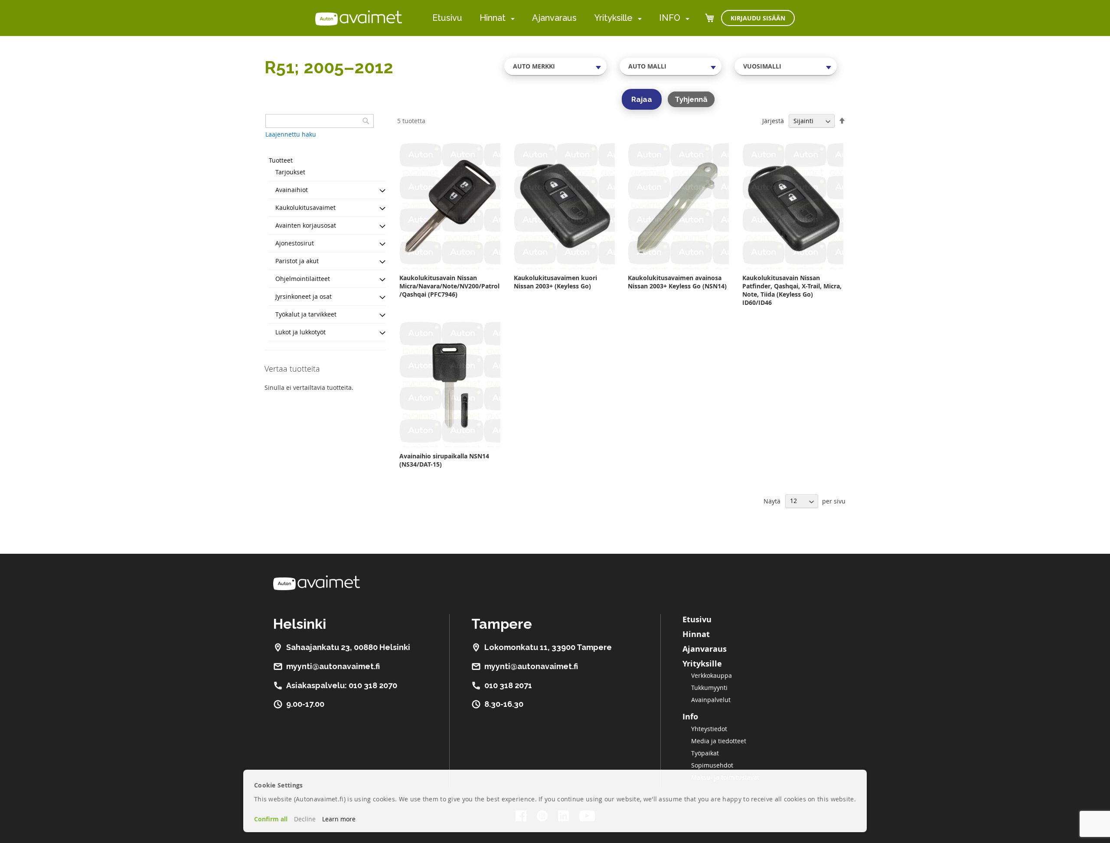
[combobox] (555, 66)
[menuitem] (511, 18)
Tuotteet (281, 160)
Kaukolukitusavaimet (305, 207)
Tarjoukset (290, 172)
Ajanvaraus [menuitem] (554, 18)
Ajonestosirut (294, 243)
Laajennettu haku (290, 134)
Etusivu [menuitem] (447, 18)
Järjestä (773, 121)
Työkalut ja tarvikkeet (305, 314)
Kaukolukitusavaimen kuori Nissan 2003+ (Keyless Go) (555, 282)
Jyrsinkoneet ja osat (303, 296)
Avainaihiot (291, 190)
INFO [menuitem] (669, 18)
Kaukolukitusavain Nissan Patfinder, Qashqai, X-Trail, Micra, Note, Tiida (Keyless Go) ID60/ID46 (792, 290)
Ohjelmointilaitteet (302, 278)
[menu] (561, 18)
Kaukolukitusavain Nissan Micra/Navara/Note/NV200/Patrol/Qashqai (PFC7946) (449, 286)
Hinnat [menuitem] (493, 18)
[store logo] (358, 17)
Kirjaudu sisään (758, 18)
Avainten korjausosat (305, 225)
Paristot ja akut (297, 261)
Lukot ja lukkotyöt (300, 332)
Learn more (339, 819)
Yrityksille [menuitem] (613, 18)
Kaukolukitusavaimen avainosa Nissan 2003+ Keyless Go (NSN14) (677, 282)
